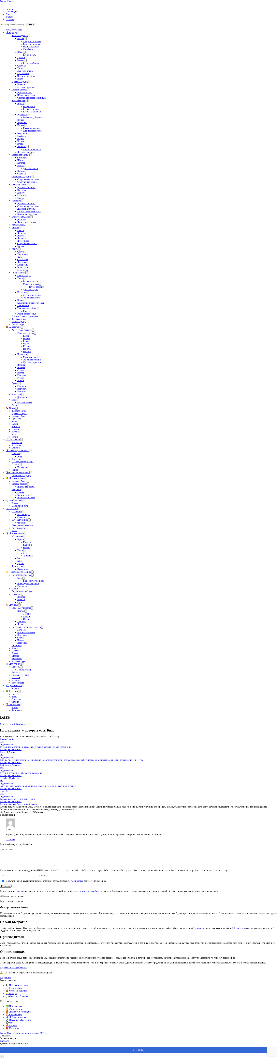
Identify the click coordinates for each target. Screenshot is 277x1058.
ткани (17, 891)
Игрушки (16, 489)
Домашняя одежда (20, 154)
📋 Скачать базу (14, 1014)
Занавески (17, 658)
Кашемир (27, 545)
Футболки (22, 157)
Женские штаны (25, 71)
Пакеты (21, 597)
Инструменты (18, 528)
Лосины (21, 235)
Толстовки (22, 254)
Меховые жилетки (32, 149)
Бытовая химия (19, 661)
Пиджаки (22, 190)
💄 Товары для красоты (17, 450)
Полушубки (29, 106)
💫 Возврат (11, 993)
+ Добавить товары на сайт (13, 967)
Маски (20, 380)
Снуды (20, 370)
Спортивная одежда (21, 176)
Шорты (21, 160)
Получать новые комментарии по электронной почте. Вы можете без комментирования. (55, 881)
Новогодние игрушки (28, 583)
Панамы (27, 349)
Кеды (14, 421)
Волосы (15, 464)
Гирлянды (22, 586)
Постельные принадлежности (26, 627)
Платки (26, 338)
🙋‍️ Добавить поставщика (18, 1011)
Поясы (20, 372)
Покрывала (22, 643)
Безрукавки (23, 270)
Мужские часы (24, 402)
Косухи (21, 141)
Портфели (22, 388)
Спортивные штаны (27, 182)
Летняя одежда (19, 321)
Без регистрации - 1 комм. (16, 812)
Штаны (15, 227)
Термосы (21, 621)
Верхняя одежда (19, 100)
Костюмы (16, 200)
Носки (20, 300)
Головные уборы (25, 333)
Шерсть (27, 542)
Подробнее (5, 977)
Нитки (26, 547)
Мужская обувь (19, 413)
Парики (27, 351)
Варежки (21, 365)
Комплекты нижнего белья (30, 303)
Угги (14, 434)
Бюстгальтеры (24, 275)
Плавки (21, 84)
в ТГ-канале (138, 1050)
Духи (20, 456)
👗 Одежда (11, 32)
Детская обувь (18, 416)
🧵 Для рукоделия (15, 533)
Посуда (20, 611)
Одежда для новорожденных (31, 98)
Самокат (21, 517)
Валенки (16, 431)
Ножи (26, 619)
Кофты (15, 249)
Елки (19, 578)
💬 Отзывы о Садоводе (17, 996)
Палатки (16, 677)
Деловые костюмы (26, 187)
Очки (14, 405)
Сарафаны (28, 49)
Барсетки (21, 391)
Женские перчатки (32, 359)
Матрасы (21, 630)
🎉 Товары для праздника (18, 572)
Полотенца (17, 645)
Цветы (15, 694)
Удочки (15, 680)
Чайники (21, 522)
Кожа (20, 561)
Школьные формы (26, 95)
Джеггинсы (23, 241)
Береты (26, 343)
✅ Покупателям (14, 1006)
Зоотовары (17, 710)
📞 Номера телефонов (17, 985)
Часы (14, 399)
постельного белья (91, 891)
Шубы (20, 103)
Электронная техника (22, 525)
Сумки (15, 383)
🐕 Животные (13, 704)
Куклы (20, 492)
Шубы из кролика (32, 111)
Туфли (15, 424)
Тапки (15, 437)
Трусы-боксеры (36, 287)
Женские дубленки (32, 117)
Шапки (26, 336)
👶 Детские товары (15, 478)
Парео (20, 78)
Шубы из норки (31, 109)
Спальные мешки (20, 675)
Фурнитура (17, 566)
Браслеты (16, 445)
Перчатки (22, 354)
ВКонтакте (38, 812)
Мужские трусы (31, 284)
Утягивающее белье (27, 308)
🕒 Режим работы (15, 988)
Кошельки (16, 394)
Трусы (20, 278)
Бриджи (21, 246)
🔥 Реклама (11, 1025)
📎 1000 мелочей (14, 500)
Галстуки (21, 375)
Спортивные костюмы (28, 179)
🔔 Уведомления (14, 1009)
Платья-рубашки (31, 46)
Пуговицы (22, 569)
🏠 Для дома (12, 605)
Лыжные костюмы (26, 152)
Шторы (15, 656)
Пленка (21, 599)
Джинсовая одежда (21, 217)
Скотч (20, 602)
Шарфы (21, 367)
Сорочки (21, 65)
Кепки (26, 341)
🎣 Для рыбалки (14, 685)
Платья (20, 38)
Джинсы (21, 219)
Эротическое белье (26, 76)
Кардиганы (22, 264)
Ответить (10, 839)
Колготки (22, 292)
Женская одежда (20, 35)
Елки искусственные (33, 581)
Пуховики (22, 122)
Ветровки (22, 133)
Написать (4, 1041)
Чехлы (15, 503)
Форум (9, 17)
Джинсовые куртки (32, 131)
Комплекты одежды (27, 214)
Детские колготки (32, 295)
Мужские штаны (25, 87)
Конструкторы (24, 495)
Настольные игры (26, 497)
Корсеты (27, 311)
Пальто (20, 120)
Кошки (15, 707)
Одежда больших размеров (25, 316)
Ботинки (16, 426)
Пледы (20, 640)
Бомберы (21, 136)
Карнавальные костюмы (29, 211)
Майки (20, 165)
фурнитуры (239, 928)
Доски (20, 624)
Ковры (15, 648)
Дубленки (22, 114)
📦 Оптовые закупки (16, 990)
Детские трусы (30, 289)
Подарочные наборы (22, 591)
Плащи (20, 144)
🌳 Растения (12, 691)
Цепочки (16, 447)
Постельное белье (26, 632)
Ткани (20, 550)
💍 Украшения (13, 439)
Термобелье (23, 305)
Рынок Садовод (7, 1)
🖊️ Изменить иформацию (18, 1020)
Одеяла (20, 637)
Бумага (20, 563)
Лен (25, 553)
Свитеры (21, 251)
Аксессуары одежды (22, 330)
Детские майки (24, 92)
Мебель (15, 650)
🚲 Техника (11, 508)
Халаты (21, 163)
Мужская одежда (20, 81)
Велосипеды (23, 514)
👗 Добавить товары (16, 1017)
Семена (15, 702)
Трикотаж (28, 555)
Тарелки (27, 614)
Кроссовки (17, 418)
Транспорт (17, 511)
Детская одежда (19, 89)
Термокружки (24, 669)
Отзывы (10, 19)
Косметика (17, 459)
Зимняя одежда (19, 319)
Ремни (20, 378)
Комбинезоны (18, 225)
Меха (20, 558)
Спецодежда (18, 324)
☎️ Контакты (12, 1028)
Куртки (21, 125)
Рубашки (21, 195)
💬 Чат (9, 1022)
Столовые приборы (21, 608)
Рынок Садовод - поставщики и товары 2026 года (24, 1033)
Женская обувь (19, 411)
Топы (20, 68)
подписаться (77, 881)
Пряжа (20, 539)
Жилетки (21, 146)
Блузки (20, 60)
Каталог (10, 9)
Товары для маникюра (22, 461)
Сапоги (15, 429)
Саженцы (16, 699)
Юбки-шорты (29, 55)
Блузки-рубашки (31, 63)
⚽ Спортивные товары (17, 472)
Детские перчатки (32, 362)
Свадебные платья (32, 41)
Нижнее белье (18, 272)
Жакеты (21, 193)
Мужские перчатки (32, 357)
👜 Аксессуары (13, 327)
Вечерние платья (31, 44)
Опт (8, 14)
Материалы (17, 536)
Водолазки (22, 267)
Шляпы (26, 346)
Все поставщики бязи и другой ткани (18, 804)
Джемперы (22, 262)
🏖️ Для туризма (13, 664)
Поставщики (12, 11)
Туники (21, 57)
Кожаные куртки (31, 128)
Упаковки (16, 594)
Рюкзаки (21, 386)
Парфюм (16, 453)
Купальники (23, 73)
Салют (15, 588)
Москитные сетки (20, 506)
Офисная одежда (20, 184)
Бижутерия (17, 442)
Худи (19, 257)
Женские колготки (32, 297)
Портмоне (22, 397)
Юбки (20, 52)
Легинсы (21, 238)
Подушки (22, 635)
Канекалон (22, 467)
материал (199, 928)
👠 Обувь (10, 408)
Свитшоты (22, 259)
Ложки (26, 616)
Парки (20, 138)
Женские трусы (30, 281)
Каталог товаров (14, 29)
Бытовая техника (20, 520)
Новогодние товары (21, 575)
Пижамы (21, 171)
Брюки (20, 198)
